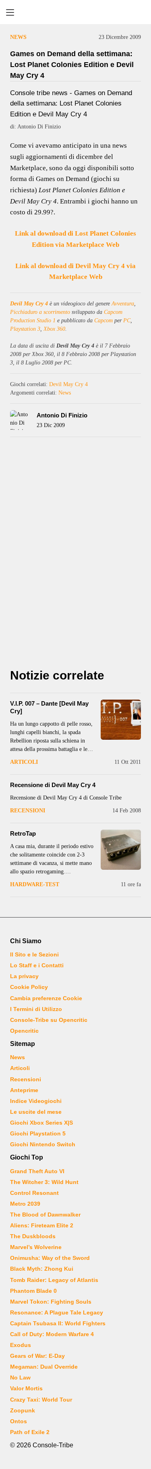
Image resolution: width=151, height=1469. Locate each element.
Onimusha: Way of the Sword (50, 1258)
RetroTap (23, 833)
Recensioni (27, 811)
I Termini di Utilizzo (36, 1009)
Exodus (20, 1345)
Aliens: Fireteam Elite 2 (41, 1225)
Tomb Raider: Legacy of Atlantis (54, 1280)
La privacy (24, 976)
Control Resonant (34, 1193)
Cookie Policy (29, 987)
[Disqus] (75, 555)
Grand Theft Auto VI (37, 1171)
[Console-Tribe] (75, 12)
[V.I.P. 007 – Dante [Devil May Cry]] (121, 720)
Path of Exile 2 (30, 1432)
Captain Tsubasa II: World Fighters (57, 1323)
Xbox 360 (54, 329)
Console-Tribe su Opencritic (48, 1020)
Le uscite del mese (36, 1112)
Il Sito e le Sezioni (34, 954)
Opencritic (24, 1030)
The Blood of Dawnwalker (45, 1214)
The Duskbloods (33, 1236)
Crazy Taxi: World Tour (41, 1399)
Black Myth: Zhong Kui (41, 1269)
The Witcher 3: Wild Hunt (44, 1182)
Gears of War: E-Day (37, 1356)
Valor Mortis (26, 1388)
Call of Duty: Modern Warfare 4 (52, 1334)
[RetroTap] (121, 850)
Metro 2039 (25, 1203)
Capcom (103, 320)
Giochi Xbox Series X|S (41, 1122)
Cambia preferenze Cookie (46, 998)
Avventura (123, 304)
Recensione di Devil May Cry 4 (52, 784)
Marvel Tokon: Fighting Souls (50, 1301)
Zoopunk (22, 1410)
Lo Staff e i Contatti (37, 965)
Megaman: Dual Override (44, 1366)
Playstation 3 (25, 329)
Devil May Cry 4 (29, 304)
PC (126, 320)
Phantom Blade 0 (33, 1291)
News (18, 37)
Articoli (24, 762)
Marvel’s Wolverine (36, 1247)
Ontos (18, 1421)
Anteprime (24, 1090)
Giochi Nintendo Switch (42, 1144)
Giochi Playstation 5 (38, 1133)
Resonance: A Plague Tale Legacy (56, 1312)
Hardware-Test (34, 884)
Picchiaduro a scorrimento (40, 312)
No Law (20, 1377)
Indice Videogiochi (36, 1101)
